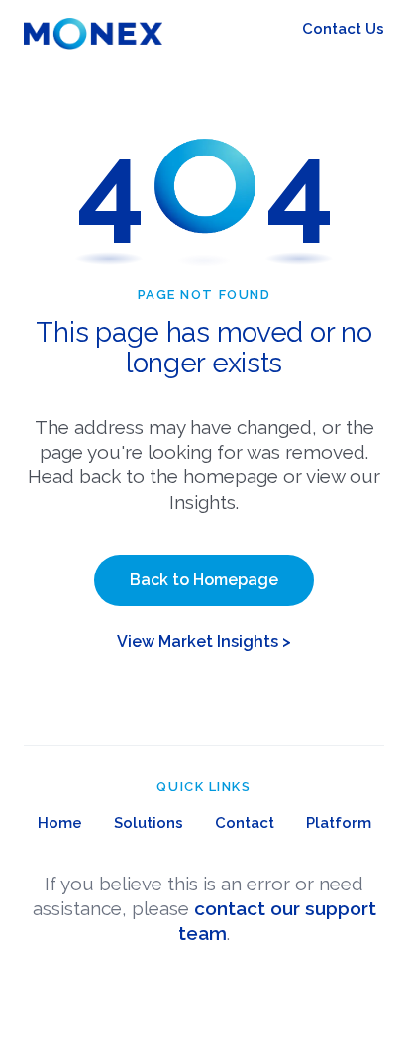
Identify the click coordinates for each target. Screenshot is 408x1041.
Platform (338, 823)
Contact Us (343, 29)
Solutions (148, 823)
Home (60, 823)
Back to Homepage (204, 580)
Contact (244, 823)
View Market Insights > (204, 641)
